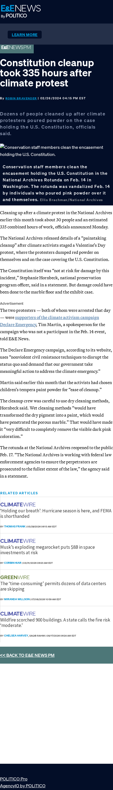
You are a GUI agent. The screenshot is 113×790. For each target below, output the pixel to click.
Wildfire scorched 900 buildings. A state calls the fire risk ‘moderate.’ (55, 622)
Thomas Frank (15, 526)
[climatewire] (18, 505)
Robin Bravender (21, 98)
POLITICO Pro (13, 779)
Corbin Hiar (12, 563)
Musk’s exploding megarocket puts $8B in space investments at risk (47, 550)
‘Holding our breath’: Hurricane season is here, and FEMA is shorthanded (55, 513)
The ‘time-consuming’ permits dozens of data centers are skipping (53, 586)
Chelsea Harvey (16, 635)
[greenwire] (15, 577)
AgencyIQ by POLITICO (23, 786)
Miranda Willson (17, 599)
